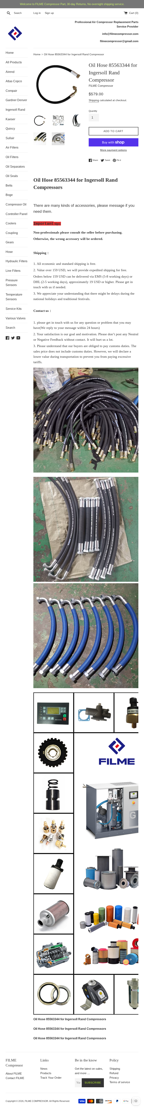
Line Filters (13, 270)
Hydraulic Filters (16, 261)
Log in (37, 13)
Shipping (94, 100)
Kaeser (10, 119)
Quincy (10, 128)
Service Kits (14, 308)
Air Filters (12, 147)
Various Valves (16, 318)
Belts (9, 185)
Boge (9, 194)
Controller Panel (16, 214)
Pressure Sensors (12, 283)
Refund (114, 1073)
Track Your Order (51, 1077)
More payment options (113, 150)
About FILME (14, 1073)
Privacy (114, 1077)
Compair (11, 90)
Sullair (10, 138)
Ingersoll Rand (15, 109)
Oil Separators (15, 166)
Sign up (49, 13)
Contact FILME (15, 1078)
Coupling (12, 232)
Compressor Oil (16, 204)
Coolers (11, 223)
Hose (9, 251)
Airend (10, 71)
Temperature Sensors (14, 297)
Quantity (93, 111)
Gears (10, 242)
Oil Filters (12, 157)
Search (10, 327)
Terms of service (120, 1082)
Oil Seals (12, 176)
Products (45, 1073)
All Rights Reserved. (59, 1101)
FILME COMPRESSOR (36, 1101)
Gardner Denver (16, 100)
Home (10, 52)
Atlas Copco (14, 81)
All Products (14, 62)
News (43, 1068)
